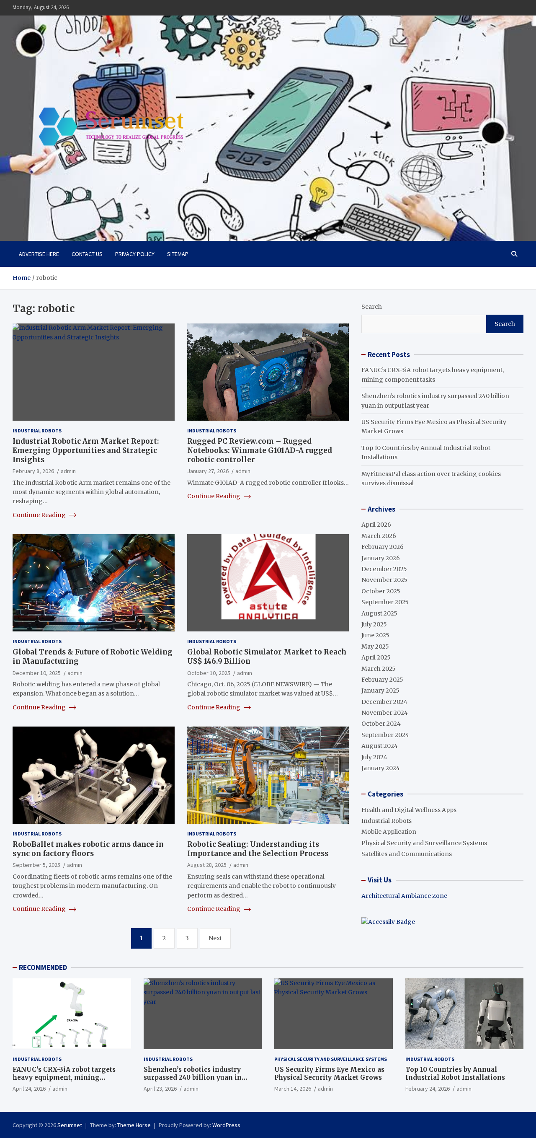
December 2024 (384, 702)
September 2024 (385, 735)
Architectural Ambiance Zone (404, 896)
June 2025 (375, 635)
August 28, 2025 (207, 865)
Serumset (69, 1125)
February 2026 (382, 547)
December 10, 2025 (37, 673)
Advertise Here (39, 254)
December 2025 (384, 569)
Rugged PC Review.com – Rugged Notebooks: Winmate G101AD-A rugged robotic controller (259, 450)
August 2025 (379, 613)
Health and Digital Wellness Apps (408, 810)
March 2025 (378, 668)
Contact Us (87, 254)
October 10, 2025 (208, 673)
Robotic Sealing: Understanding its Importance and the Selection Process (257, 849)
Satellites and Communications (406, 854)
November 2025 (384, 580)
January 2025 (380, 690)
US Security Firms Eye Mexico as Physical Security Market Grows (329, 1074)
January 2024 (380, 768)
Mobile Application (388, 831)
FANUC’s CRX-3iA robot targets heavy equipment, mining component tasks (64, 1078)
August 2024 (379, 746)
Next (215, 938)
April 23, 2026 (160, 1088)
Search (371, 306)
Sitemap (177, 254)
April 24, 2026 (29, 1088)
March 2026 (378, 536)
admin (68, 471)
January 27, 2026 (208, 471)
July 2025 (374, 624)
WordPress (226, 1125)
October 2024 (381, 723)
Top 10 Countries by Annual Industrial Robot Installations (455, 1074)
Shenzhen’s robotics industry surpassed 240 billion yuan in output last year (193, 1078)
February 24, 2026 (427, 1088)
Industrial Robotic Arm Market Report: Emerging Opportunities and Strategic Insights (86, 450)
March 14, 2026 (292, 1088)
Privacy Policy (135, 254)
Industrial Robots (37, 430)
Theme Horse (134, 1125)
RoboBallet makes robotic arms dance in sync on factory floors (88, 849)
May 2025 (375, 646)
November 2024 (384, 712)
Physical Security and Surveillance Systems (424, 843)
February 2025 (382, 679)
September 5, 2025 (36, 865)
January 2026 (380, 558)
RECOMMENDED (43, 967)
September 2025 (385, 602)
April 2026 (376, 524)
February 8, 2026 (33, 471)
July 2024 (374, 757)
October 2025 (380, 591)
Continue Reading (40, 515)
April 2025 (376, 657)
